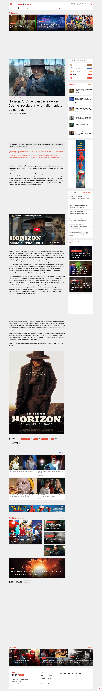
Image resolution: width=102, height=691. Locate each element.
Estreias (43, 678)
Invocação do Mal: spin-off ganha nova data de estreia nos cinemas (80, 256)
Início (10, 98)
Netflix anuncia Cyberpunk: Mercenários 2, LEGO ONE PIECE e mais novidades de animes (23, 538)
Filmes (37, 8)
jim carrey (73, 264)
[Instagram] (80, 4)
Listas (13, 648)
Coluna (12, 656)
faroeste (22, 98)
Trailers (53, 8)
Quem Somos (43, 681)
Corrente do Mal (74, 280)
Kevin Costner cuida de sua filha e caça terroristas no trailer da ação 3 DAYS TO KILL (33, 155)
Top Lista (69, 656)
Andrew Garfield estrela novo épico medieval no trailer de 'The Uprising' (54, 540)
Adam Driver (41, 23)
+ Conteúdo (71, 8)
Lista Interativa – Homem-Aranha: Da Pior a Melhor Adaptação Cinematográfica (21, 660)
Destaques (15, 13)
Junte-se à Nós (50, 681)
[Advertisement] (51, 45)
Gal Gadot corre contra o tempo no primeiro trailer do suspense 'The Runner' (54, 552)
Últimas (73, 84)
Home (13, 8)
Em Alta (62, 8)
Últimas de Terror (76, 242)
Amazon (48, 548)
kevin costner (30, 98)
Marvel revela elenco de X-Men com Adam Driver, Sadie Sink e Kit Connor (83, 110)
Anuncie (50, 683)
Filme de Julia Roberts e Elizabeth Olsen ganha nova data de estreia (83, 133)
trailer (15, 98)
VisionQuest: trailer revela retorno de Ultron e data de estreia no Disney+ (83, 91)
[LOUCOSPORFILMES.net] (24, 4)
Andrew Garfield (50, 536)
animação (13, 21)
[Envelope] (80, 673)
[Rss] (82, 4)
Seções (28, 8)
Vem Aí (42, 675)
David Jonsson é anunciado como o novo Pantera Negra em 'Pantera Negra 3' (79, 26)
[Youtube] (77, 4)
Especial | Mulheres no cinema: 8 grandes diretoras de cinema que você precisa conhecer (79, 660)
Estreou (45, 8)
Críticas (50, 678)
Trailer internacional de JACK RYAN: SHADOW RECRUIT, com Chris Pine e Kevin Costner (34, 157)
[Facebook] (74, 4)
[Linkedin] (85, 4)
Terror (12, 568)
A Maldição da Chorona (76, 250)
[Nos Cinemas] (37, 511)
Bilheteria (50, 675)
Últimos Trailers (17, 518)
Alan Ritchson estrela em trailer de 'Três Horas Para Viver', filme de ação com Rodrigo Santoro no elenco (53, 526)
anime (12, 531)
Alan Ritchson (49, 521)
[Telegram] (72, 4)
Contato (43, 683)
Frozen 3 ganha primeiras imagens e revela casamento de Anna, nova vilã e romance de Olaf (22, 26)
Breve (20, 8)
